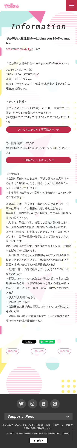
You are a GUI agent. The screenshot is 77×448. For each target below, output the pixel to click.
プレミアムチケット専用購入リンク (38, 129)
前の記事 (12, 351)
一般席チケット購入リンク (38, 160)
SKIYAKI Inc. (64, 433)
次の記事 (64, 351)
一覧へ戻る (38, 351)
